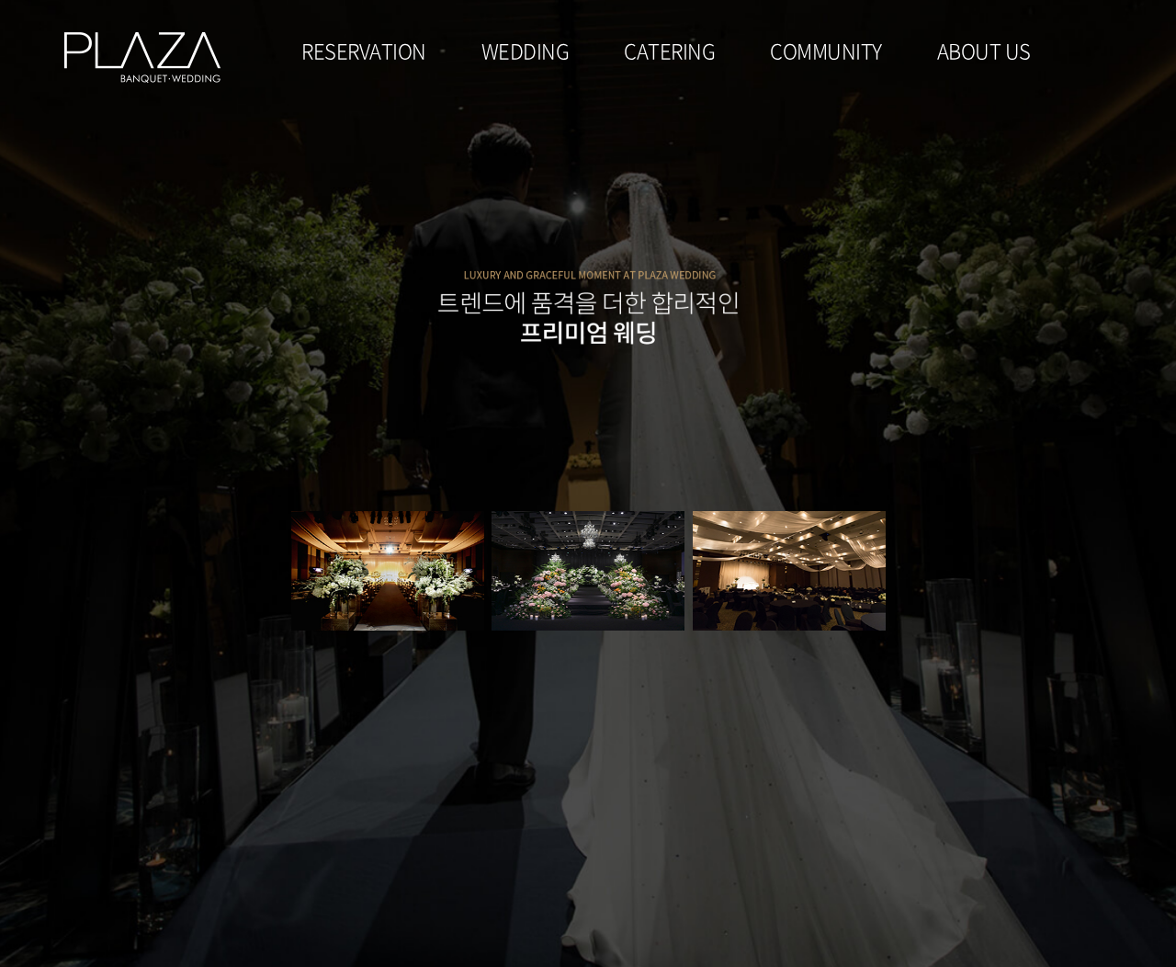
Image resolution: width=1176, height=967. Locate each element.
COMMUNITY (826, 50)
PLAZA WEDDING (142, 57)
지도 (392, 570)
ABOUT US (984, 50)
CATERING (669, 50)
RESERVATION (363, 50)
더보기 (435, 570)
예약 (349, 570)
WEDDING (525, 50)
